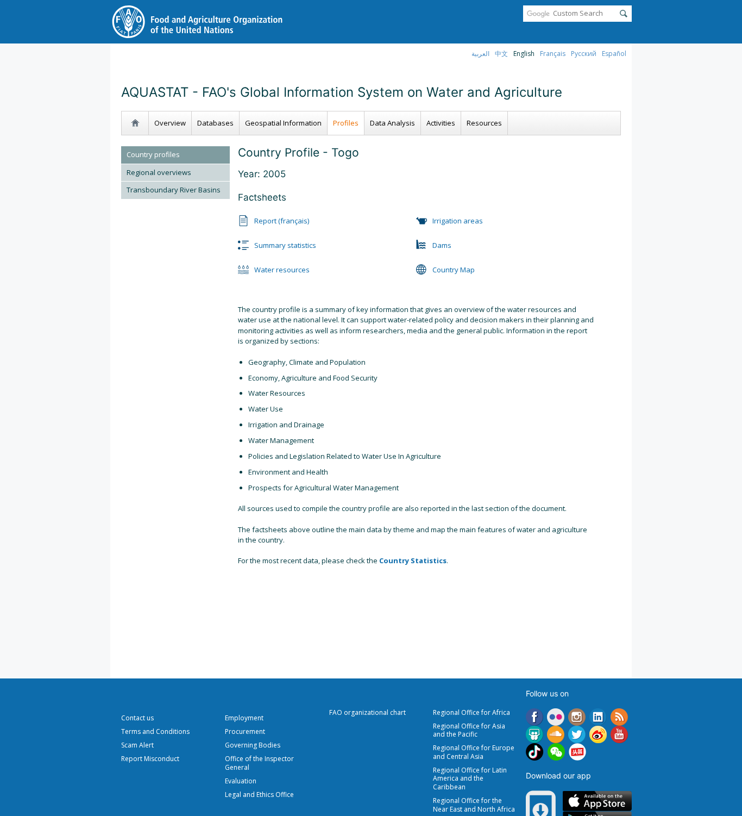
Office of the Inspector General (259, 763)
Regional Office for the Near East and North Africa (474, 805)
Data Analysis (392, 123)
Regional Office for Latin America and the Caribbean (470, 778)
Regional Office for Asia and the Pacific (469, 730)
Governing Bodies (252, 745)
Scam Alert (137, 745)
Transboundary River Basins (174, 190)
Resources (484, 123)
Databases (215, 123)
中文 (501, 53)
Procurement (245, 731)
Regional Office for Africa (471, 712)
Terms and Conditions (155, 731)
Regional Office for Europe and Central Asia (473, 752)
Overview (170, 123)
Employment (244, 717)
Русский (583, 53)
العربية (480, 53)
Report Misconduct (150, 758)
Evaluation (240, 781)
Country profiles (153, 154)
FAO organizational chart (367, 712)
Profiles (346, 123)
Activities (440, 123)
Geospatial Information (283, 123)
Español (614, 53)
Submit (623, 13)
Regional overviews (159, 172)
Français (552, 53)
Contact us (137, 717)
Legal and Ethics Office (259, 794)
